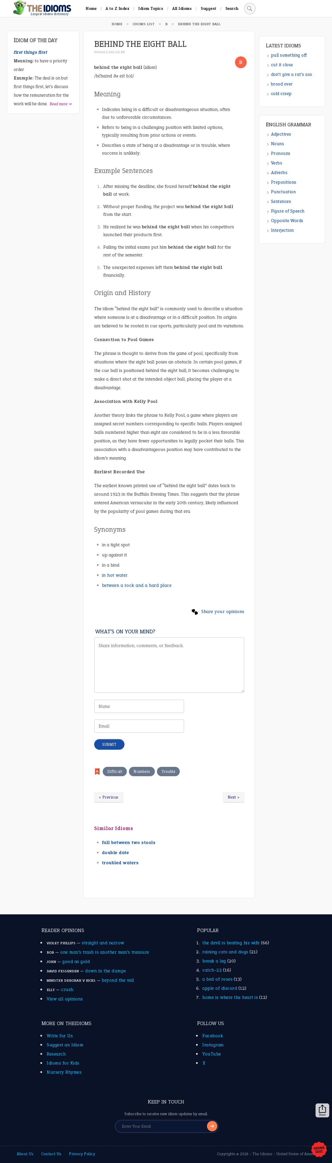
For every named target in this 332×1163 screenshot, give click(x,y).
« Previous (109, 797)
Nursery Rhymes (64, 1072)
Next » (234, 797)
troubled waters (120, 863)
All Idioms (182, 8)
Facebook (212, 1036)
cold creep (281, 94)
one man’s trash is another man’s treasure (104, 952)
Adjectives (281, 134)
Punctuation (283, 192)
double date (115, 852)
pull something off (289, 55)
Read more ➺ (61, 104)
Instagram (213, 1045)
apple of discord (219, 988)
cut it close (282, 65)
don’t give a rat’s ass (291, 74)
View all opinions (65, 999)
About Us (25, 1154)
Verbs (276, 163)
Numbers (142, 771)
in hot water (115, 575)
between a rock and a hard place (137, 585)
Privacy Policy (82, 1154)
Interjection (282, 230)
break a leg (214, 961)
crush (67, 989)
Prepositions (283, 182)
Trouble (168, 771)
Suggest (208, 8)
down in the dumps (105, 971)
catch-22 (212, 970)
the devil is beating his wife (231, 943)
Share (322, 1115)
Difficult (114, 771)
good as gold (76, 961)
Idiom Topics (150, 8)
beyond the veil (118, 980)
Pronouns (280, 153)
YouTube (211, 1054)
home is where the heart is (230, 997)
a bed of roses (217, 979)
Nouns (277, 144)
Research (56, 1054)
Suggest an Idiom (65, 1045)
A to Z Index (117, 8)
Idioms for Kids (63, 1063)
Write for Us (60, 1036)
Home (91, 8)
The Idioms (262, 1154)
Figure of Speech (288, 211)
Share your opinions (222, 611)
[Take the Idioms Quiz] (319, 1150)
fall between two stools (129, 842)
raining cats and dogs (225, 952)
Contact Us (51, 1154)
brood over (282, 84)
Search (232, 8)
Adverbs (279, 173)
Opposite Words (287, 221)
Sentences (281, 201)
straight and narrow (103, 943)
